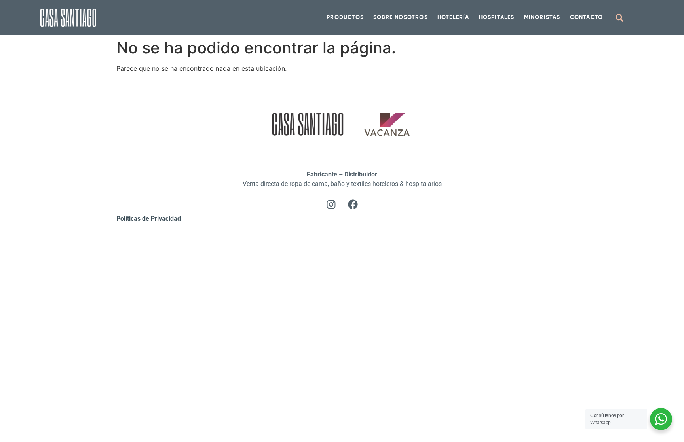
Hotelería (453, 17)
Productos (345, 17)
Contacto (586, 17)
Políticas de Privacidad (148, 218)
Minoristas (542, 17)
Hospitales (497, 17)
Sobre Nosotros (400, 17)
